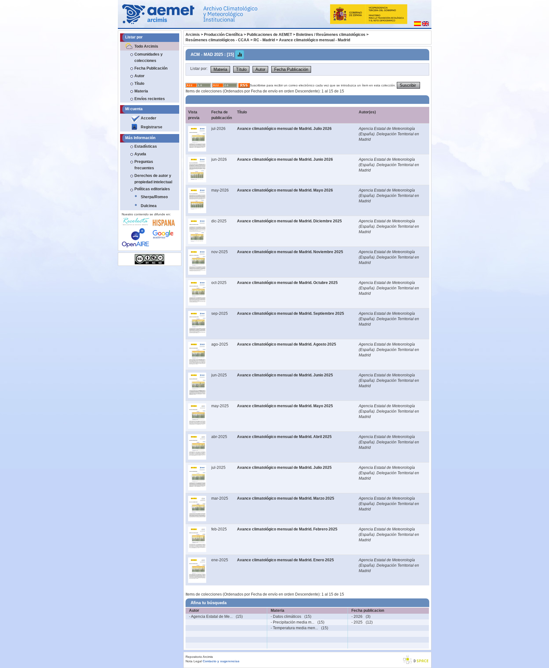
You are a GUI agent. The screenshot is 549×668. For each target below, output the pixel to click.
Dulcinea (149, 206)
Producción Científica (223, 34)
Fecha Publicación (150, 68)
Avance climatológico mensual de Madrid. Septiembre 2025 (290, 313)
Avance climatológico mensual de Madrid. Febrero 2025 (287, 529)
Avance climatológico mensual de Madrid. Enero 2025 (285, 560)
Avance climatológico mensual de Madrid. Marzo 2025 (285, 498)
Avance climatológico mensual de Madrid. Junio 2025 (285, 375)
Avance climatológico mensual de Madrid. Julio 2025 (284, 467)
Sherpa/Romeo (154, 197)
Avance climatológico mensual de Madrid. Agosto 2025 (286, 344)
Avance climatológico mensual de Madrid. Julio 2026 (284, 128)
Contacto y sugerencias (221, 661)
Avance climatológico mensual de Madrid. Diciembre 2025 (289, 221)
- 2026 (357, 616)
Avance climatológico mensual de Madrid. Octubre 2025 (287, 282)
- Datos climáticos (286, 616)
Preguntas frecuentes (144, 164)
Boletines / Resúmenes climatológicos (330, 34)
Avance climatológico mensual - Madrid (314, 40)
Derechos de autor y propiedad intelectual (153, 178)
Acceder (148, 118)
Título (139, 83)
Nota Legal (194, 661)
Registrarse (151, 127)
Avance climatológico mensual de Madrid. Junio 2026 (285, 159)
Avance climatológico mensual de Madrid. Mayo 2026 (285, 190)
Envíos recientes (149, 99)
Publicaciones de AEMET (269, 34)
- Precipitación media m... (292, 622)
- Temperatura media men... (294, 628)
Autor (139, 76)
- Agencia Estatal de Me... (211, 616)
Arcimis (193, 34)
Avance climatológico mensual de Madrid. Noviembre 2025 (290, 252)
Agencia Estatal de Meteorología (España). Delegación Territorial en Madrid (389, 134)
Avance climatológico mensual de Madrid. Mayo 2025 (285, 406)
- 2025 (357, 622)
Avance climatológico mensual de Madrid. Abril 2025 (284, 437)
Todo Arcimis (146, 46)
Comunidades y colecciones (148, 57)
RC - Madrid (264, 40)
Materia (141, 91)
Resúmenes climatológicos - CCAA (217, 40)
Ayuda (140, 154)
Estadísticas (145, 146)
